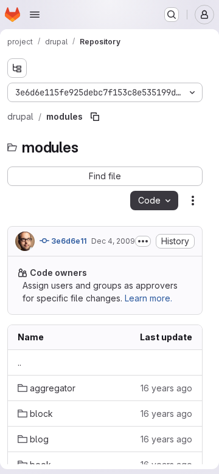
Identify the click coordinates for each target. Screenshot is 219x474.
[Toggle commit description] (143, 241)
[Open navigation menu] (34, 14)
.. (19, 362)
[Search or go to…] (171, 14)
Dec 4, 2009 (113, 241)
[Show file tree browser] (17, 68)
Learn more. (148, 298)
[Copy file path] (95, 116)
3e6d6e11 (67, 241)
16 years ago (166, 388)
